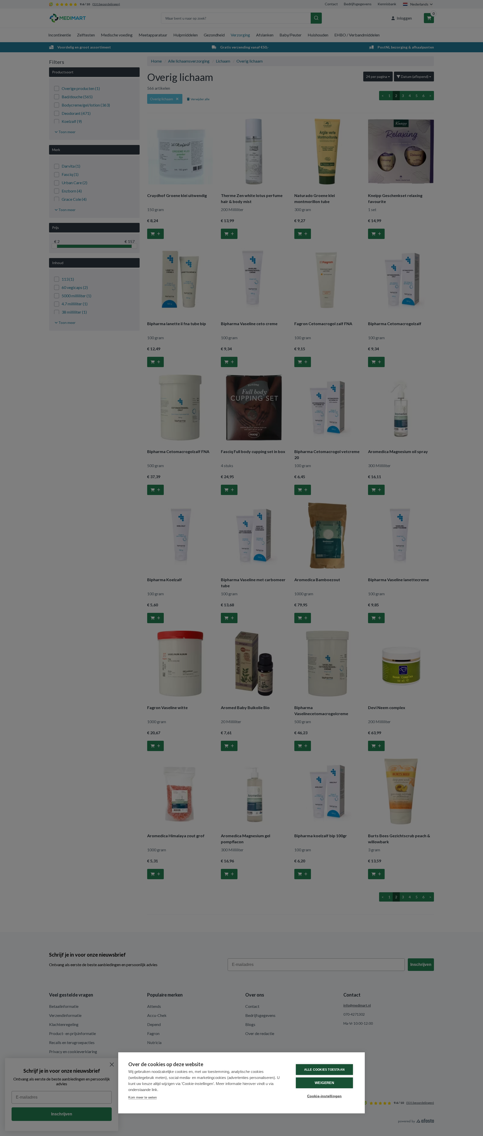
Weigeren (324, 1083)
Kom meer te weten (142, 1097)
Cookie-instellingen (324, 1096)
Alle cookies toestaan (324, 1069)
